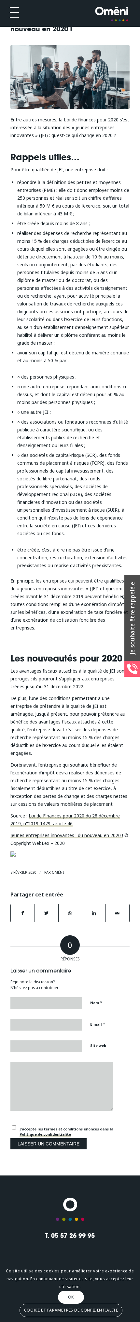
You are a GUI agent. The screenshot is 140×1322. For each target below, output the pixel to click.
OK (71, 1297)
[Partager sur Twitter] (46, 913)
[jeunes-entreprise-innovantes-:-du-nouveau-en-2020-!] (70, 77)
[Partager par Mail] (117, 913)
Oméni (58, 872)
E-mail (97, 1024)
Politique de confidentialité (45, 1134)
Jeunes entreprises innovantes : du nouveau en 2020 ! (66, 835)
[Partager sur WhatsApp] (70, 913)
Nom (96, 1002)
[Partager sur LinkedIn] (93, 913)
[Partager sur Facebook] (23, 913)
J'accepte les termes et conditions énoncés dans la (66, 1132)
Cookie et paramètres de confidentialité (71, 1310)
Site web (98, 1045)
